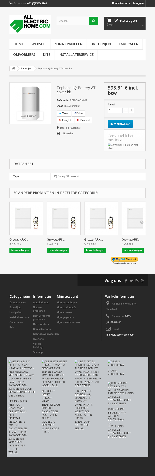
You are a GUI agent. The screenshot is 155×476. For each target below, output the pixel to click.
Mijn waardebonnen (68, 322)
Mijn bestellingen (67, 302)
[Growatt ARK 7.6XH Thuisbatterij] (26, 218)
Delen (79, 113)
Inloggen (138, 3)
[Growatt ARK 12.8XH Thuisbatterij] (101, 218)
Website (39, 44)
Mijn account (67, 296)
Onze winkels (41, 324)
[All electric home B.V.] (30, 24)
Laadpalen (129, 44)
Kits (46, 54)
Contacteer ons (121, 3)
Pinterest (84, 120)
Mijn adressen (65, 312)
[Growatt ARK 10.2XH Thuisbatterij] (64, 218)
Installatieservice (76, 54)
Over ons (38, 338)
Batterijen (101, 44)
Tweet (65, 113)
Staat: (60, 105)
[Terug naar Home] (13, 68)
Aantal (111, 104)
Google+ (66, 120)
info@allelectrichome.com (120, 334)
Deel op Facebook (70, 127)
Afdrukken (68, 133)
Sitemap (38, 352)
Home (18, 44)
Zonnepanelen (68, 44)
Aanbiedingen (41, 302)
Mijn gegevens (65, 317)
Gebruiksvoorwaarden (46, 334)
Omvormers (24, 54)
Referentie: (63, 100)
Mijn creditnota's (66, 307)
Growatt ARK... (18, 239)
